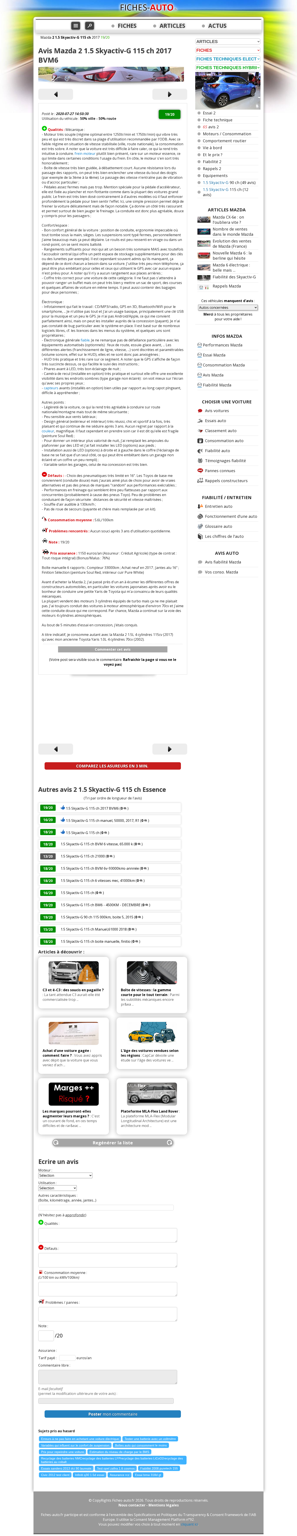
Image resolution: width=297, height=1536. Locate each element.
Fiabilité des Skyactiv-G (234, 276)
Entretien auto (218, 506)
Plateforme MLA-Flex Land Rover (149, 1111)
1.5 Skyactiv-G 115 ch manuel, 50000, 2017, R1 (102, 820)
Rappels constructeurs (226, 480)
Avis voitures (217, 410)
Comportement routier (224, 140)
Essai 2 (209, 112)
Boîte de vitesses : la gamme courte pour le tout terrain (146, 992)
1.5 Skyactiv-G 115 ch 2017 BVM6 (92, 808)
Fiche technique (217, 119)
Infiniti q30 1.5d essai (89, 1475)
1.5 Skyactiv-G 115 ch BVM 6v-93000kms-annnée (100, 868)
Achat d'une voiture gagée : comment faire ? (67, 1053)
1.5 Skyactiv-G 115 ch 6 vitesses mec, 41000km (98, 880)
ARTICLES (172, 26)
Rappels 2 (212, 168)
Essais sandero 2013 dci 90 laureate (66, 1468)
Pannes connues (220, 470)
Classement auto (221, 430)
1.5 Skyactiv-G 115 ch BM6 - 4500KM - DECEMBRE (100, 905)
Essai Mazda (214, 355)
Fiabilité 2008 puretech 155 (159, 1468)
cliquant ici (189, 1524)
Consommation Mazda (224, 365)
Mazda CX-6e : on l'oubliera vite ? (228, 219)
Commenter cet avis (112, 649)
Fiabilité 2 (212, 161)
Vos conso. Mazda (221, 572)
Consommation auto (224, 440)
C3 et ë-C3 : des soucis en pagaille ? (73, 990)
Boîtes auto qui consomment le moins (141, 1445)
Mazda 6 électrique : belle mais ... (231, 267)
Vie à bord (212, 147)
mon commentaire (112, 1414)
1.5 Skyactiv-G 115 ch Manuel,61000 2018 (94, 929)
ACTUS (217, 26)
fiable (85, 340)
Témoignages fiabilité (225, 460)
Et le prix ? (212, 154)
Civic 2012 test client (55, 1475)
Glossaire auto (218, 526)
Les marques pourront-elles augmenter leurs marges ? (67, 1113)
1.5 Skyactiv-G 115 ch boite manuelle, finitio (95, 941)
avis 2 (211, 126)
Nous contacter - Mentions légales (148, 1505)
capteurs (51, 388)
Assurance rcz (119, 1475)
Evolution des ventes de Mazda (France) (232, 243)
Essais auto (215, 420)
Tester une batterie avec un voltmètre (150, 1439)
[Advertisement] (112, 709)
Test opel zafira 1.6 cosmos (116, 1468)
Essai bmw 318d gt (148, 1475)
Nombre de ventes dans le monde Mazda (233, 231)
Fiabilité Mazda (217, 385)
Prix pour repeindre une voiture (62, 1452)
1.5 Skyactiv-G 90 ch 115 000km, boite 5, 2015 (97, 917)
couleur (48, 431)
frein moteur (85, 153)
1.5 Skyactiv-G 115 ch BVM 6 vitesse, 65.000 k (97, 844)
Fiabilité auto (217, 450)
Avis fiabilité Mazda (223, 562)
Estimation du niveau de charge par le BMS (119, 1452)
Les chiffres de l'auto (224, 536)
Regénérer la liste (113, 1143)
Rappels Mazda (227, 286)
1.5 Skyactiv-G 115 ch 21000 (83, 856)
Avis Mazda (213, 375)
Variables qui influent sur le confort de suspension (75, 1445)
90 (229, 182)
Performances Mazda (222, 345)
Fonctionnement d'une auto (231, 516)
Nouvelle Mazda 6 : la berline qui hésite (232, 255)
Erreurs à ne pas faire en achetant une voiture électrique (80, 1439)
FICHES (127, 26)
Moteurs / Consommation (227, 133)
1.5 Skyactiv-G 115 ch (82, 832)
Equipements (215, 175)
